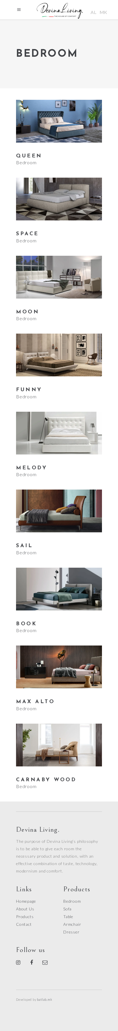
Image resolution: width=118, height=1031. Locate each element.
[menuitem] (93, 12)
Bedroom (26, 162)
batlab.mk (44, 999)
